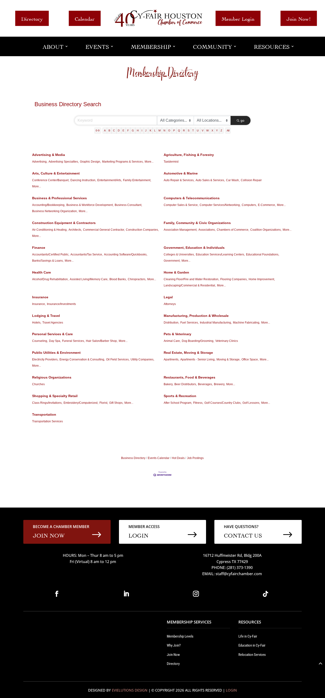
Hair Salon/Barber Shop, (102, 341)
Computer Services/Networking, (220, 205)
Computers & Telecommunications (192, 198)
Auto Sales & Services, (210, 180)
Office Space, (250, 359)
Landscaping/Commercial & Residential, (190, 285)
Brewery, (219, 384)
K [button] (150, 130)
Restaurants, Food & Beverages (189, 377)
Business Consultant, (128, 205)
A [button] (105, 130)
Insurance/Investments (61, 304)
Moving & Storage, (228, 359)
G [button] (133, 130)
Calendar (85, 18)
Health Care (41, 272)
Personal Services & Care (52, 334)
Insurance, (39, 304)
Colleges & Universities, (179, 254)
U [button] (198, 130)
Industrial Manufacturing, (216, 322)
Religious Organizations (51, 377)
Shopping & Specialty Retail (55, 396)
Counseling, (40, 341)
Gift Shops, (116, 402)
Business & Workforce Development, (89, 205)
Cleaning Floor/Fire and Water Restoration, (191, 279)
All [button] (228, 130)
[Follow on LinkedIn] (126, 594)
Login (231, 690)
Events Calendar (158, 458)
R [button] (184, 130)
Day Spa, (55, 341)
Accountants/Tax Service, (86, 254)
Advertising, (39, 161)
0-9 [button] (97, 130)
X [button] (212, 130)
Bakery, (168, 384)
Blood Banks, (118, 279)
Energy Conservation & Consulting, (82, 359)
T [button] (193, 130)
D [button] (119, 130)
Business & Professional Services (59, 198)
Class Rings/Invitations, (47, 402)
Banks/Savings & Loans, (48, 260)
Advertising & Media (48, 155)
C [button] (114, 130)
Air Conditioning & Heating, (49, 229)
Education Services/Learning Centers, (220, 254)
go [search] (242, 120)
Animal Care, (172, 341)
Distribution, (171, 322)
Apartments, (171, 359)
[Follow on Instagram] (196, 594)
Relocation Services (252, 655)
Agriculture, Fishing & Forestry (189, 155)
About (53, 46)
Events (97, 46)
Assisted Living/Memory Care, (89, 279)
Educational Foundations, (262, 254)
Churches (38, 384)
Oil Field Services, (117, 359)
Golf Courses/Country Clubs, (222, 402)
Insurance (40, 297)
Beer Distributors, (185, 384)
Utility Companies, (142, 359)
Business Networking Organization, (55, 211)
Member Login (238, 18)
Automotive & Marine (181, 173)
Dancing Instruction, (83, 180)
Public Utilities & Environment (56, 352)
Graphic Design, (90, 161)
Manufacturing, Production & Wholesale (196, 316)
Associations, (207, 229)
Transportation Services (47, 421)
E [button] (123, 130)
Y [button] (217, 130)
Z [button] (221, 130)
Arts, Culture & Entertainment (56, 173)
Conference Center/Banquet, (50, 180)
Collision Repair (251, 180)
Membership (151, 46)
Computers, (249, 205)
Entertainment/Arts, (109, 180)
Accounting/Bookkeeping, (48, 205)
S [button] (188, 130)
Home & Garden (176, 272)
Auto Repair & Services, (179, 180)
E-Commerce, (267, 205)
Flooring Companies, (233, 279)
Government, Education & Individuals (194, 247)
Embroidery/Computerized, (81, 402)
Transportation (44, 414)
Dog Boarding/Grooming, (198, 341)
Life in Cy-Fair (247, 636)
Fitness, (198, 402)
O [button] (169, 130)
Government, (172, 260)
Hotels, (36, 322)
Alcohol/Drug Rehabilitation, (50, 279)
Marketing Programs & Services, (122, 161)
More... (149, 161)
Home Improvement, (262, 279)
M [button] (159, 130)
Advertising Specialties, (64, 161)
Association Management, (180, 229)
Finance (38, 247)
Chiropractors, (137, 279)
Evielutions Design (130, 690)
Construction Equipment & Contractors (64, 223)
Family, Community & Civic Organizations (197, 223)
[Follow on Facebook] (57, 594)
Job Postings (195, 458)
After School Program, (178, 402)
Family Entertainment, (137, 180)
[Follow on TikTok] (265, 594)
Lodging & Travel (46, 316)
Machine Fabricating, (246, 322)
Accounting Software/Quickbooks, (125, 254)
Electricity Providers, (45, 359)
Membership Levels (180, 636)
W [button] (207, 130)
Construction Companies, (142, 229)
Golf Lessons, (251, 402)
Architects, (75, 229)
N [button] (164, 130)
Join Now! (298, 18)
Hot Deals (178, 458)
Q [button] (179, 130)
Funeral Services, (73, 341)
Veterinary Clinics (226, 341)
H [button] (138, 130)
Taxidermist (171, 161)
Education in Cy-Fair (252, 645)
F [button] (128, 130)
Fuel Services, (189, 322)
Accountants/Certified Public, (50, 254)
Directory (32, 18)
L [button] (155, 130)
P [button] (174, 130)
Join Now (173, 655)
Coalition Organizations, (265, 229)
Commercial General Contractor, (104, 229)
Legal (168, 297)
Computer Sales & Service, (181, 205)
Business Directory (133, 458)
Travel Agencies (52, 322)
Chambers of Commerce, (233, 229)
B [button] (109, 130)
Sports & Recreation (180, 396)
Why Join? (174, 645)
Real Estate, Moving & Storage (188, 352)
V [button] (202, 130)
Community (212, 46)
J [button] (146, 130)
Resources (272, 46)
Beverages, (205, 384)
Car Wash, (233, 180)
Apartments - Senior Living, (197, 359)
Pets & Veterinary (177, 334)
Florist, (103, 402)
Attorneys (170, 304)
